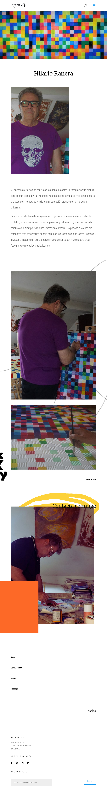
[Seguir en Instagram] (22, 763)
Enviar (90, 711)
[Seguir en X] (17, 763)
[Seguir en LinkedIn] (28, 763)
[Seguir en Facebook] (11, 763)
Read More (91, 479)
